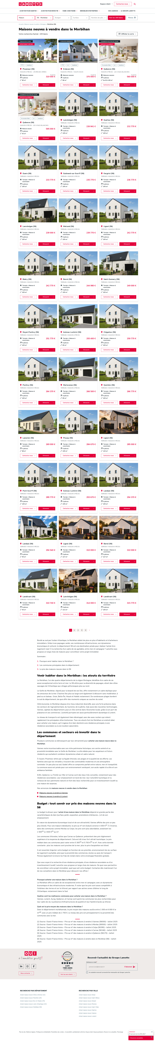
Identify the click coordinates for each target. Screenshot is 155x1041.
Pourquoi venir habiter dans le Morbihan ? (57, 661)
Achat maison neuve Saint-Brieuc (89, 998)
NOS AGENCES (113, 11)
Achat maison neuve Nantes (88, 1010)
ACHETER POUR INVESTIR (49, 11)
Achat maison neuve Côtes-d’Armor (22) (32, 995)
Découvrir (46, 85)
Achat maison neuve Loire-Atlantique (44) (33, 1004)
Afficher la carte (127, 34)
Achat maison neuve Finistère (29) (31, 998)
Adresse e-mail (91, 962)
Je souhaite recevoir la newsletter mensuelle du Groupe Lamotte (109, 972)
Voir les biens (116, 18)
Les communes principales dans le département (59, 665)
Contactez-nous (122, 4)
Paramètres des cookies (57, 1032)
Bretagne (43, 24)
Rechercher (135, 4)
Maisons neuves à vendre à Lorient (53, 796)
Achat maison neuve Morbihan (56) (31, 1007)
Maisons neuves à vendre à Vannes (53, 793)
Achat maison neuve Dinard (87, 1001)
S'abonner (128, 967)
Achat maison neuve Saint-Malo (89, 1007)
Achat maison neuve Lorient (87, 1016)
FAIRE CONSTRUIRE (69, 11)
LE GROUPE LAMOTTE (128, 11)
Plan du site (22, 1032)
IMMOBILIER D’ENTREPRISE (89, 11)
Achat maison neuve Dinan (87, 995)
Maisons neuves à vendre (31, 24)
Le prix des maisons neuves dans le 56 (55, 669)
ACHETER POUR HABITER (28, 11)
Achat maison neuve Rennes (88, 1004)
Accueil (21, 24)
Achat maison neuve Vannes (87, 1013)
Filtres (130, 18)
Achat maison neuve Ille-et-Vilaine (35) (32, 1001)
